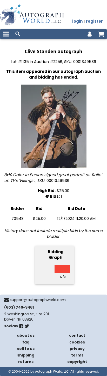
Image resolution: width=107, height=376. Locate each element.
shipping (25, 355)
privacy (77, 348)
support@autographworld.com (38, 299)
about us (26, 335)
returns (26, 361)
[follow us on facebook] (21, 327)
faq (25, 342)
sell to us (26, 348)
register (94, 21)
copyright (77, 361)
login (77, 21)
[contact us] (6, 299)
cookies (77, 342)
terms (77, 355)
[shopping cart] (101, 34)
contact (77, 335)
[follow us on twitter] (27, 327)
